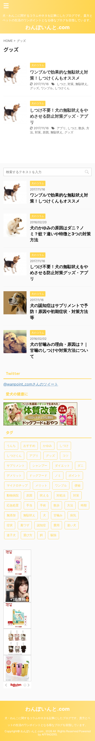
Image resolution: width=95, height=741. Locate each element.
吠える (44, 495)
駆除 (53, 535)
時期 (84, 505)
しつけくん (62, 88)
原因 (46, 132)
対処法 (60, 495)
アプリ (61, 128)
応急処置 (13, 505)
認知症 (41, 525)
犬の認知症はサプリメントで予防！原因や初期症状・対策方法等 (59, 311)
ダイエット (62, 465)
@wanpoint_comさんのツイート (30, 384)
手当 (29, 505)
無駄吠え (81, 84)
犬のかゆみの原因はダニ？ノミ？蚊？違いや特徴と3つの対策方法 (60, 233)
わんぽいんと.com (47, 27)
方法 (70, 505)
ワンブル (47, 88)
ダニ (80, 465)
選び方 (27, 535)
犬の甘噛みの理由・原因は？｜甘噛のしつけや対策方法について (59, 350)
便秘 (77, 485)
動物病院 (13, 495)
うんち (11, 445)
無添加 (11, 515)
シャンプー (39, 465)
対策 (71, 84)
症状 (10, 525)
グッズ (34, 88)
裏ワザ (24, 525)
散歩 (81, 128)
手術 (43, 505)
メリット (41, 485)
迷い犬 (71, 525)
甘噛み (57, 515)
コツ (65, 455)
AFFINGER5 (49, 734)
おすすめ (29, 445)
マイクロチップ (17, 485)
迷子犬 (11, 535)
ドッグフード (38, 475)
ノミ (58, 475)
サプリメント (16, 465)
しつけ (61, 84)
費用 (56, 525)
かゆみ (47, 445)
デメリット (14, 475)
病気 (73, 515)
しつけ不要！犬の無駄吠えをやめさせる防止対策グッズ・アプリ (59, 116)
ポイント (74, 475)
